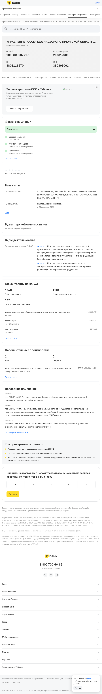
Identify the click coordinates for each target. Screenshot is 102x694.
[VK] (45, 575)
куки (89, 678)
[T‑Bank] (13, 3)
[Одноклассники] (51, 575)
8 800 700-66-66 (51, 564)
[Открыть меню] (3, 3)
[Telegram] (57, 575)
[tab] (5, 77)
